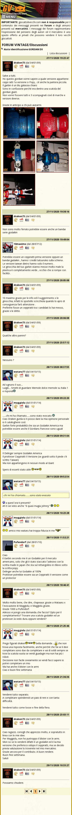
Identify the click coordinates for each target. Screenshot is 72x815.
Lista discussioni (58, 53)
